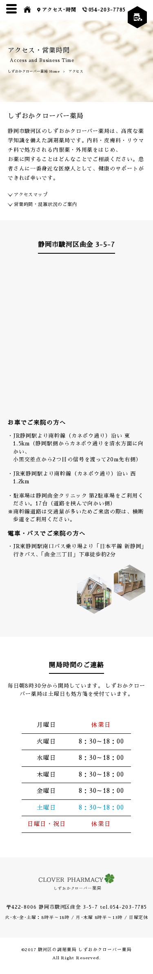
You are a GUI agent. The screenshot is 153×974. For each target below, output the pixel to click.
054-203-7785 (107, 9)
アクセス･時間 (59, 9)
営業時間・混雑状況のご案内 (45, 204)
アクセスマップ (31, 195)
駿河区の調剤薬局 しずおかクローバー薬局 (85, 949)
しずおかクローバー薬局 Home (34, 71)
